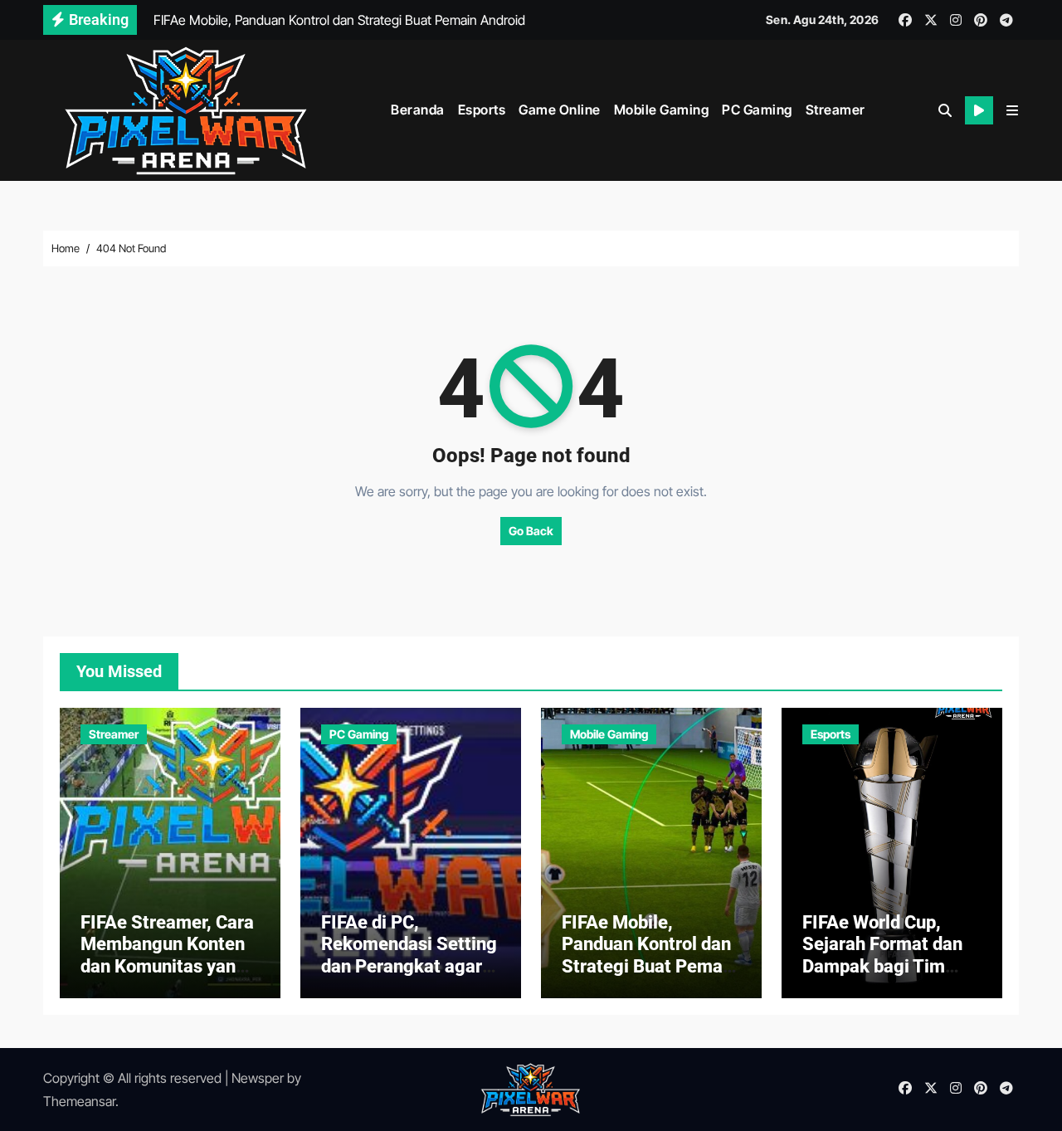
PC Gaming (757, 109)
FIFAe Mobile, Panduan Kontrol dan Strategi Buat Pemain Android (650, 955)
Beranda (418, 109)
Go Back (531, 531)
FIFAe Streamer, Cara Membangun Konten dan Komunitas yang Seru (167, 955)
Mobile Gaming (661, 109)
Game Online (560, 109)
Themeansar (79, 1101)
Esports (482, 109)
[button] (1012, 110)
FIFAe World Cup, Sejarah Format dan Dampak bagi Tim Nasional (882, 955)
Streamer (835, 109)
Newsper (257, 1078)
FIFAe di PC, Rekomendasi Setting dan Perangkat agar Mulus (409, 955)
